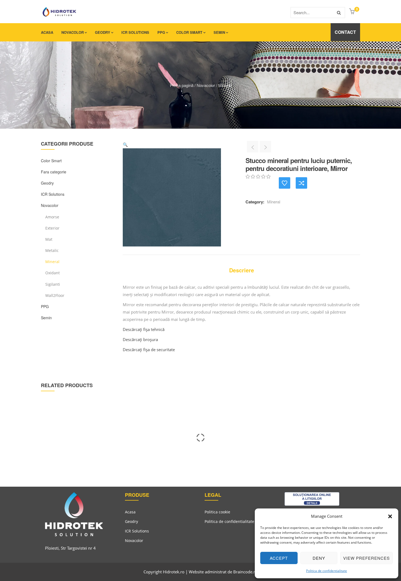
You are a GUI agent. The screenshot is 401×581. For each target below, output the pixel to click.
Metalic (52, 250)
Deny (319, 558)
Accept (279, 558)
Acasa (47, 32)
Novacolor (72, 32)
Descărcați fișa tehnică (143, 329)
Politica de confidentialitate (326, 570)
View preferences (366, 558)
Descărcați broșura (140, 339)
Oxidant (52, 272)
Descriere (241, 270)
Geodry (102, 32)
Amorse (52, 216)
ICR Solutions (135, 32)
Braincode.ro (245, 571)
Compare (301, 183)
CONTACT (345, 32)
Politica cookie (217, 511)
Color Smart (189, 32)
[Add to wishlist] (284, 183)
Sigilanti (52, 284)
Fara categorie (53, 171)
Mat (48, 239)
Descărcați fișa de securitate (149, 349)
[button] (390, 516)
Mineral (224, 85)
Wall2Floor (54, 295)
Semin (219, 32)
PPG (161, 32)
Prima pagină (181, 85)
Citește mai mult (39, 452)
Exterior (52, 228)
